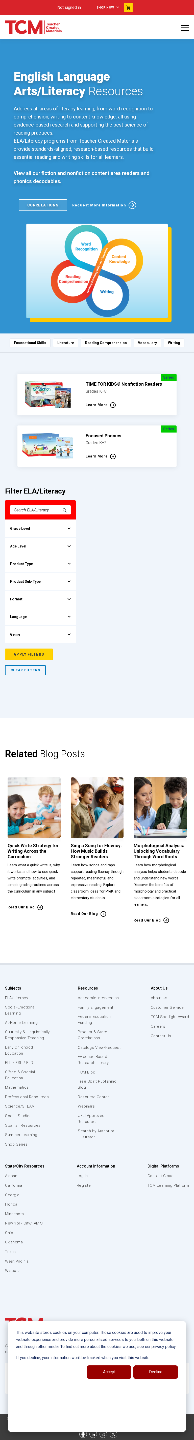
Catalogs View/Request (99, 1047)
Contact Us (161, 1036)
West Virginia (17, 1261)
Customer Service (167, 1007)
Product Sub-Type (25, 581)
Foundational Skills (30, 343)
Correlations (43, 205)
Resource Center (93, 1097)
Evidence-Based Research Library (93, 1059)
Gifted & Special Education (20, 1075)
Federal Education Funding (94, 1019)
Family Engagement (95, 1007)
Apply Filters (29, 654)
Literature (65, 343)
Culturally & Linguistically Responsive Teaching (27, 1035)
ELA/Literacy (16, 998)
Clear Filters (25, 670)
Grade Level (20, 529)
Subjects (13, 988)
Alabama (13, 1176)
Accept (109, 1371)
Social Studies (18, 1116)
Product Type (21, 564)
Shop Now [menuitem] (105, 7)
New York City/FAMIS (24, 1223)
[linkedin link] (93, 1434)
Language (18, 617)
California (13, 1185)
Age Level (18, 546)
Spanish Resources (23, 1125)
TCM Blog (86, 1072)
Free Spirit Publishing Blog (97, 1084)
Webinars (86, 1106)
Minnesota (14, 1214)
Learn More (97, 405)
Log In (82, 1176)
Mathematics (17, 1087)
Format (16, 599)
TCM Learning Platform (168, 1185)
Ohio (9, 1233)
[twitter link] (113, 1434)
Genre (15, 634)
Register (84, 1185)
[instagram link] (103, 1434)
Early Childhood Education (19, 1050)
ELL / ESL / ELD (19, 1062)
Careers (158, 1026)
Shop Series (16, 1144)
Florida (11, 1204)
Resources (88, 988)
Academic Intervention (98, 998)
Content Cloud (161, 1176)
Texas (10, 1251)
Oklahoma (14, 1242)
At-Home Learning (21, 1022)
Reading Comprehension (106, 343)
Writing (174, 343)
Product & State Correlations (92, 1035)
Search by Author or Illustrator (96, 1134)
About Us (159, 988)
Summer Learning (21, 1134)
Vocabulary (147, 343)
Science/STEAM (20, 1106)
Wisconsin (14, 1270)
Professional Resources (27, 1097)
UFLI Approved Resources (91, 1118)
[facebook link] (83, 1434)
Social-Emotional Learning (20, 1010)
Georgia (12, 1195)
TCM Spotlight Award (170, 1017)
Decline (155, 1371)
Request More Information (99, 205)
